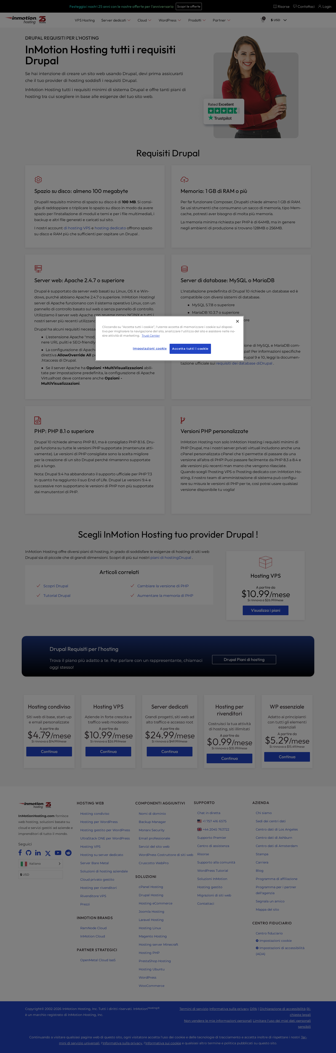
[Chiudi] (237, 321)
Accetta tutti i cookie (190, 348)
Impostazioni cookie (150, 348)
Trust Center (151, 335)
